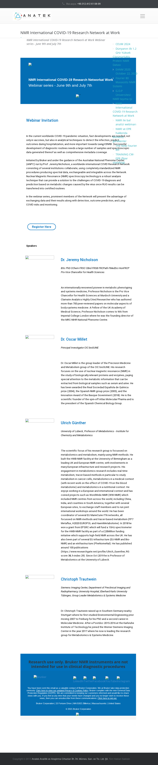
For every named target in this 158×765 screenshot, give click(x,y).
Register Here (41, 227)
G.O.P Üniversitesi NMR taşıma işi (122, 95)
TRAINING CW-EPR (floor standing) (123, 158)
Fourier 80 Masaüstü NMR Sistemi (124, 82)
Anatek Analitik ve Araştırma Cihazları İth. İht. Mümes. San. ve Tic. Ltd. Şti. (70, 758)
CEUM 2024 (123, 44)
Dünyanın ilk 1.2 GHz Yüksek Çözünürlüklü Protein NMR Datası (124, 57)
